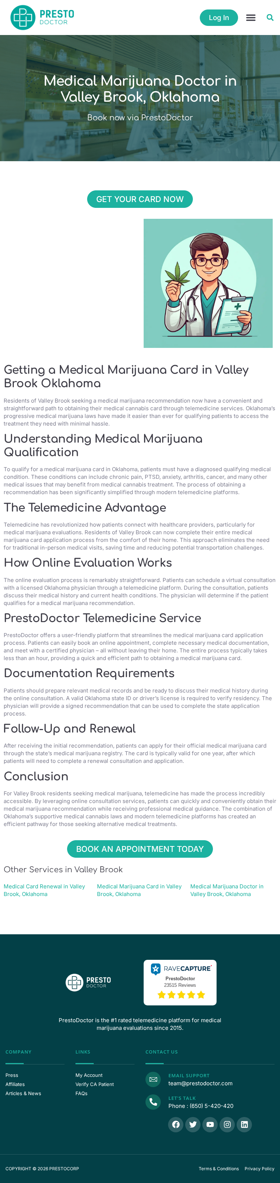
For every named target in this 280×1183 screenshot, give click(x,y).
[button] (250, 17)
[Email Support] (153, 1079)
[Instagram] (227, 1124)
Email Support (189, 1075)
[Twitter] (193, 1124)
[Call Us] (153, 1102)
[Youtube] (210, 1124)
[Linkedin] (244, 1124)
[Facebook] (175, 1124)
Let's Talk (182, 1098)
